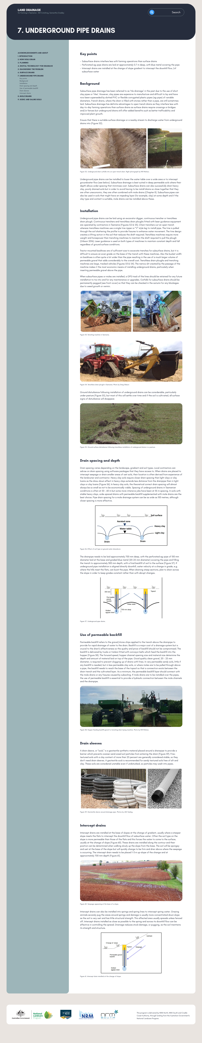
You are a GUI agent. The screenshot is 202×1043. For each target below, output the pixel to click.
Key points (23, 78)
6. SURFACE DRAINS (26, 72)
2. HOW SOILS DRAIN (26, 59)
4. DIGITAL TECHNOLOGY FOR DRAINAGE (35, 66)
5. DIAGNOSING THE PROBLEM (30, 69)
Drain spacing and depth (28, 86)
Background (24, 81)
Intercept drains (25, 93)
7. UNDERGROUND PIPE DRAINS (30, 76)
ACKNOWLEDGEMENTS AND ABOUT (33, 53)
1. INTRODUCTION (25, 56)
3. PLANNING (23, 63)
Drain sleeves (24, 91)
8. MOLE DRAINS (25, 96)
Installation (23, 83)
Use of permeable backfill (29, 88)
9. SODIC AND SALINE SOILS (29, 99)
